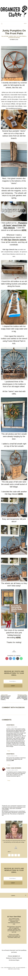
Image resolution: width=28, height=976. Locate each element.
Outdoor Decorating (14, 37)
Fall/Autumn (5, 36)
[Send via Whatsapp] (21, 658)
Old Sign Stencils (21, 36)
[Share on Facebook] (10, 658)
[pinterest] (19, 855)
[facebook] (9, 855)
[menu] (1, 24)
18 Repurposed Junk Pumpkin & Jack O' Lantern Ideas (22, 697)
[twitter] (15, 855)
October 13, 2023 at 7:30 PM (12, 770)
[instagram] (12, 855)
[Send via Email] (17, 658)
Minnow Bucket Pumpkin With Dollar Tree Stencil (6, 697)
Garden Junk (12, 36)
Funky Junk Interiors (13, 768)
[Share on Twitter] (14, 658)
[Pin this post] (6, 658)
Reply (8, 750)
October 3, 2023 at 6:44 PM (12, 755)
